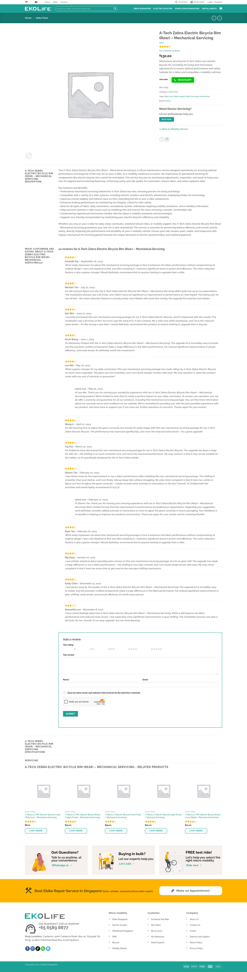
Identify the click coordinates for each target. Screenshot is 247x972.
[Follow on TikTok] (37, 948)
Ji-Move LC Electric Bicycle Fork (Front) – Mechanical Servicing (123, 816)
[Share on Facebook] (162, 139)
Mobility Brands (119, 948)
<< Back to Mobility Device (173, 129)
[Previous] (25, 806)
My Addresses (157, 936)
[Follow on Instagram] (32, 948)
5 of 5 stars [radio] (145, 649)
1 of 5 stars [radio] (68, 649)
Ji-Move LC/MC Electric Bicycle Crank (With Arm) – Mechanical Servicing (42, 816)
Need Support (157, 942)
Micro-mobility (118, 912)
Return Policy (196, 942)
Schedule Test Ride (160, 919)
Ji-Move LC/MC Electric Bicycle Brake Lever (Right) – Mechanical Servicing (202, 816)
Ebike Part (168, 96)
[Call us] (43, 948)
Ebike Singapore (142, 8)
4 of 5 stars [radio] (122, 649)
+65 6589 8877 (53, 927)
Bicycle (115, 942)
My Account (156, 931)
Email (146, 679)
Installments (209, 8)
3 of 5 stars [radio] (102, 649)
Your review (69, 655)
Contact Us (195, 925)
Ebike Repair (179, 96)
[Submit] (114, 8)
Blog (55, 2)
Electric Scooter (162, 8)
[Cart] (220, 8)
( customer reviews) (169, 50)
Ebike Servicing (192, 96)
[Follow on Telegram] (48, 948)
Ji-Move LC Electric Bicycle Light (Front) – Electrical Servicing (163, 816)
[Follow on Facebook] (27, 948)
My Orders (156, 925)
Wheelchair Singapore (187, 8)
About (47, 2)
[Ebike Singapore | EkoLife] (38, 9)
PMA (114, 936)
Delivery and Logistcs (200, 936)
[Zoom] (28, 155)
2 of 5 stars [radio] (83, 649)
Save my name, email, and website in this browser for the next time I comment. (104, 693)
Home (28, 18)
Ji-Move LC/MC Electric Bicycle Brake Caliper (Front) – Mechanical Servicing (82, 816)
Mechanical (205, 96)
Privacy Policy (196, 948)
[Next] (222, 806)
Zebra (168, 101)
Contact (63, 2)
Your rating (68, 645)
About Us (194, 919)
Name (66, 679)
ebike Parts (42, 18)
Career (193, 931)
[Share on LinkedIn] (167, 139)
